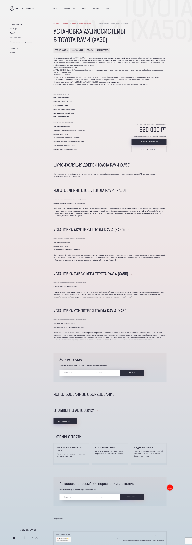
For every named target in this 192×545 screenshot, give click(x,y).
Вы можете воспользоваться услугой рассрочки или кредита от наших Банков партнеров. (148, 453)
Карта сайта (138, 535)
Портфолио (14, 48)
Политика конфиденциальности (155, 535)
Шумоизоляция (16, 24)
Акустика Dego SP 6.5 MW (62, 126)
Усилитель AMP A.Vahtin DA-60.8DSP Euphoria (69, 141)
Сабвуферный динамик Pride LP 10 (65, 149)
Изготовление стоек (61, 105)
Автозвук (13, 29)
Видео (84, 8)
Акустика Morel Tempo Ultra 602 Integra (67, 138)
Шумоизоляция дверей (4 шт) (64, 113)
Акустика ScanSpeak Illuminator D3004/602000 (69, 130)
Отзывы (96, 8)
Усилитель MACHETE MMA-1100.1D (64, 145)
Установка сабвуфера (61, 117)
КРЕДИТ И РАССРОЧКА (144, 448)
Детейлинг (14, 33)
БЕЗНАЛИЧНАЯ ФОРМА (106, 448)
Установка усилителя (61, 98)
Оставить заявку (61, 50)
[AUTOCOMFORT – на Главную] (27, 8)
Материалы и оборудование (21, 42)
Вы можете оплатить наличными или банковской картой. (71, 455)
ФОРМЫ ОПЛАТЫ (103, 50)
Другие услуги (15, 37)
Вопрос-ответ (69, 8)
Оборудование (77, 50)
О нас (56, 8)
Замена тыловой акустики (63, 101)
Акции (12, 53)
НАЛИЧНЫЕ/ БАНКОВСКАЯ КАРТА (69, 449)
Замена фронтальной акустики (64, 109)
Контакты (109, 8)
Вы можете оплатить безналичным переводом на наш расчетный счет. (109, 452)
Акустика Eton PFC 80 (61, 134)
